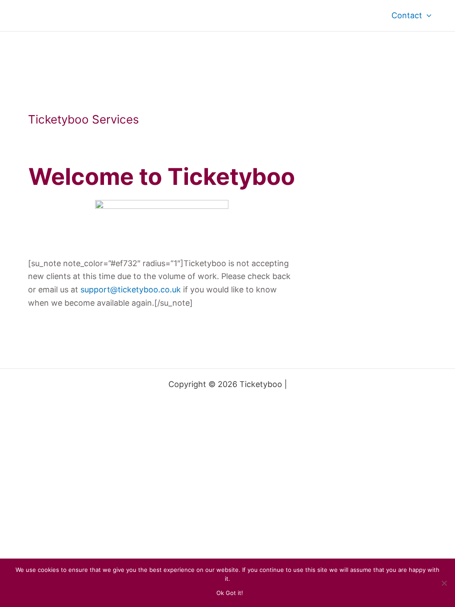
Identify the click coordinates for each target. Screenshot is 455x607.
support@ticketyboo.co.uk (130, 289)
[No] (443, 583)
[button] (426, 15)
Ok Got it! (229, 592)
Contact (406, 15)
